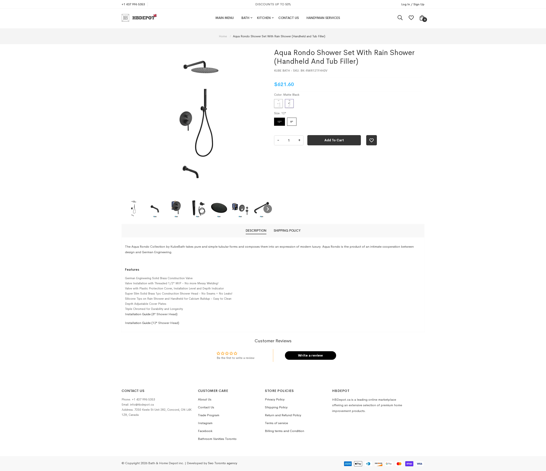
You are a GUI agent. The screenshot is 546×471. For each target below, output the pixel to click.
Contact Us (288, 18)
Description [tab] (256, 230)
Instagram (205, 423)
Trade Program (208, 415)
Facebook (205, 431)
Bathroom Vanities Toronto (217, 439)
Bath (245, 18)
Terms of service (276, 423)
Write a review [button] (310, 355)
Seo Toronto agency (222, 463)
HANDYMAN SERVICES (323, 18)
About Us (204, 399)
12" (279, 120)
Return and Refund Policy (283, 415)
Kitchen (264, 18)
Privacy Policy (275, 399)
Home (223, 36)
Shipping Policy (276, 407)
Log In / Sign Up (412, 4)
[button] (133, 209)
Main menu (224, 18)
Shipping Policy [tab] (287, 230)
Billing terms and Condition (284, 431)
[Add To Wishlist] (371, 140)
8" (291, 120)
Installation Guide (138, 314)
